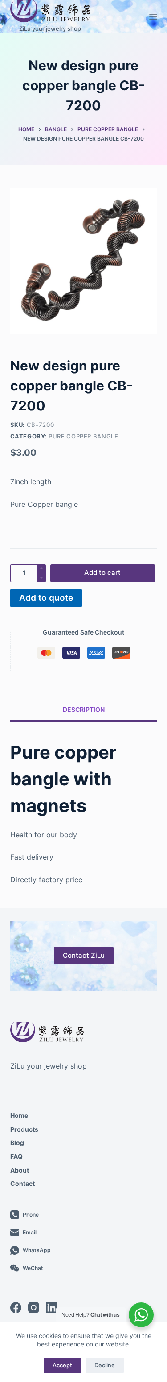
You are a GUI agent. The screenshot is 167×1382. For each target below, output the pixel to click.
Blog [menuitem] (17, 1142)
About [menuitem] (19, 1170)
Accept (62, 1365)
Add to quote (46, 597)
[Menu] (153, 17)
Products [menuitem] (24, 1129)
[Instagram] (33, 1307)
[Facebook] (15, 1307)
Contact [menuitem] (22, 1183)
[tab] (83, 709)
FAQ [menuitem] (16, 1156)
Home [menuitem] (19, 1115)
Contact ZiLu (84, 955)
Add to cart (102, 572)
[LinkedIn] (51, 1307)
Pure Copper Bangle (83, 436)
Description (84, 709)
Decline (104, 1365)
